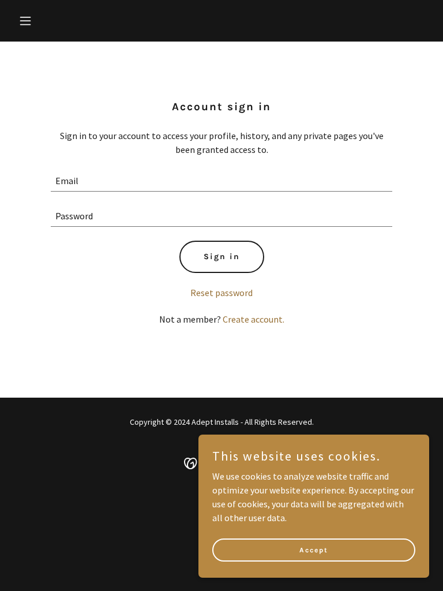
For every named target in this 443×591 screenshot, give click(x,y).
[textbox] (221, 181)
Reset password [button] (221, 292)
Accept (313, 549)
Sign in (222, 256)
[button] (61, 20)
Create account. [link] (253, 319)
